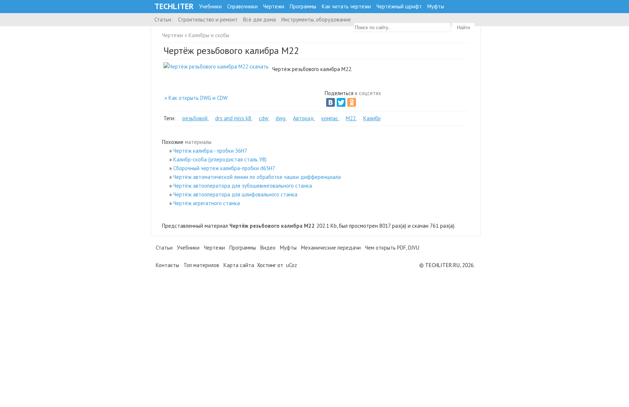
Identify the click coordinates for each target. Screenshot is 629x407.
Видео (268, 247)
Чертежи (273, 6)
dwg (280, 118)
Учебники (210, 6)
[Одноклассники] (351, 102)
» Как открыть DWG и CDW (196, 97)
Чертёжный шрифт (399, 6)
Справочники (242, 6)
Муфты (435, 6)
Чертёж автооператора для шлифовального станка (235, 194)
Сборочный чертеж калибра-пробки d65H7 (224, 168)
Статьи (164, 247)
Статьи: (163, 19)
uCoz (291, 265)
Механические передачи (331, 247)
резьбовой (194, 118)
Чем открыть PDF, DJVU (392, 247)
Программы (303, 6)
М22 (351, 118)
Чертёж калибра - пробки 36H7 (210, 150)
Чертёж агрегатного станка (206, 203)
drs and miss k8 (233, 118)
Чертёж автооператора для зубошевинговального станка (242, 185)
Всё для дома (259, 19)
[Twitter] (341, 102)
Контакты (167, 265)
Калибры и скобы (209, 35)
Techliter (174, 6)
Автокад (303, 118)
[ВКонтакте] (330, 102)
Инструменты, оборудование (316, 19)
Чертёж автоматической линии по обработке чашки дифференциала (257, 176)
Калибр (372, 118)
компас (329, 118)
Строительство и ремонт (208, 19)
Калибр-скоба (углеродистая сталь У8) (219, 159)
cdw (263, 118)
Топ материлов (201, 265)
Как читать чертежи (346, 6)
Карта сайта (238, 265)
